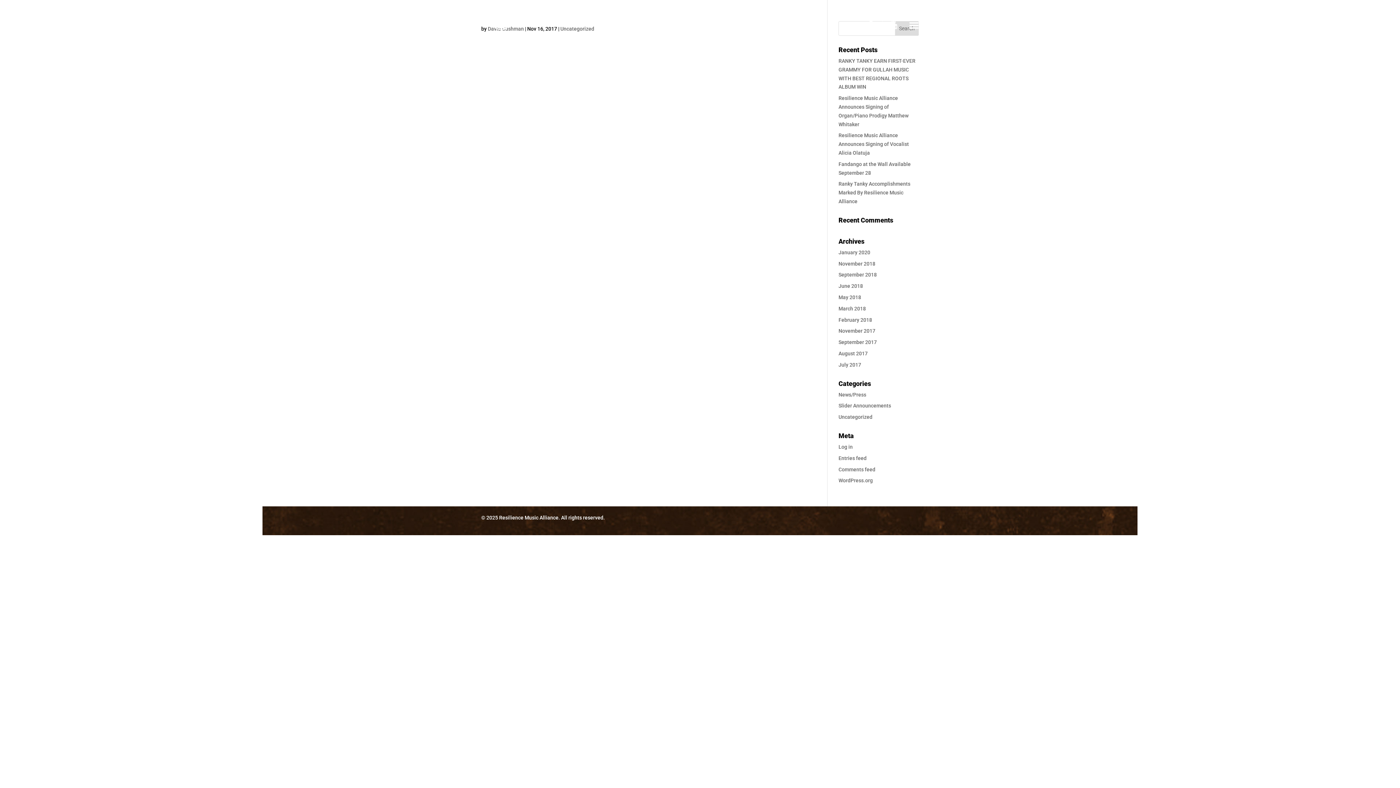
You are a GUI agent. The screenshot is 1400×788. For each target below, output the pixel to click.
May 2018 (850, 297)
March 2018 (852, 309)
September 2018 (858, 275)
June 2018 (851, 286)
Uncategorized (855, 417)
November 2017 (857, 331)
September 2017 (858, 342)
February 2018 (855, 320)
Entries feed (853, 458)
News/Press (852, 395)
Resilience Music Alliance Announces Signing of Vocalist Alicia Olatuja (874, 144)
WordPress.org (856, 480)
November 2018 (857, 264)
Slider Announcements (865, 406)
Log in (846, 447)
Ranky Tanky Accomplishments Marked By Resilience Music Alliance (874, 192)
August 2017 (853, 353)
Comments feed (857, 469)
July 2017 (850, 365)
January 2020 (854, 252)
